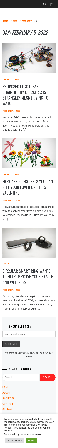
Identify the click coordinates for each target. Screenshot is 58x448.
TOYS (17, 79)
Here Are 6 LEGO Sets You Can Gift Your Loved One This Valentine (27, 187)
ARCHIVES (8, 398)
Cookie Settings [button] (14, 440)
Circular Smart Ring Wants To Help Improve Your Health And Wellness (27, 276)
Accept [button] (31, 440)
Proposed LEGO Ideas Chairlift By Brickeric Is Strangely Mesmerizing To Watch (25, 94)
